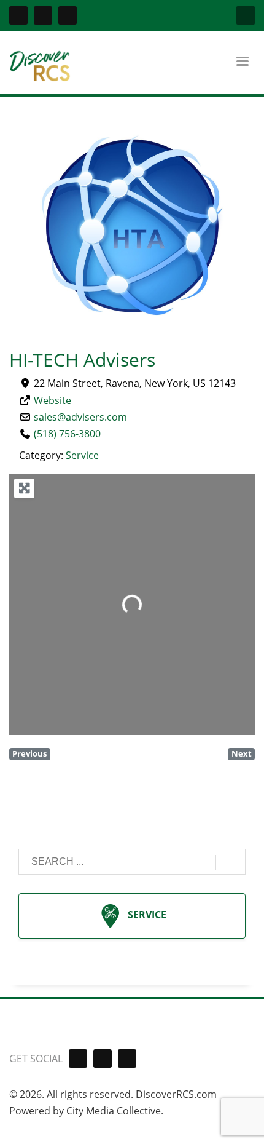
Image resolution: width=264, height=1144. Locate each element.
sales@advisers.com (80, 417)
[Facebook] (18, 15)
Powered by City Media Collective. (86, 1111)
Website (52, 400)
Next (241, 753)
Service (82, 455)
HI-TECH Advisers (82, 359)
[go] (230, 862)
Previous (29, 753)
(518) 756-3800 (67, 433)
